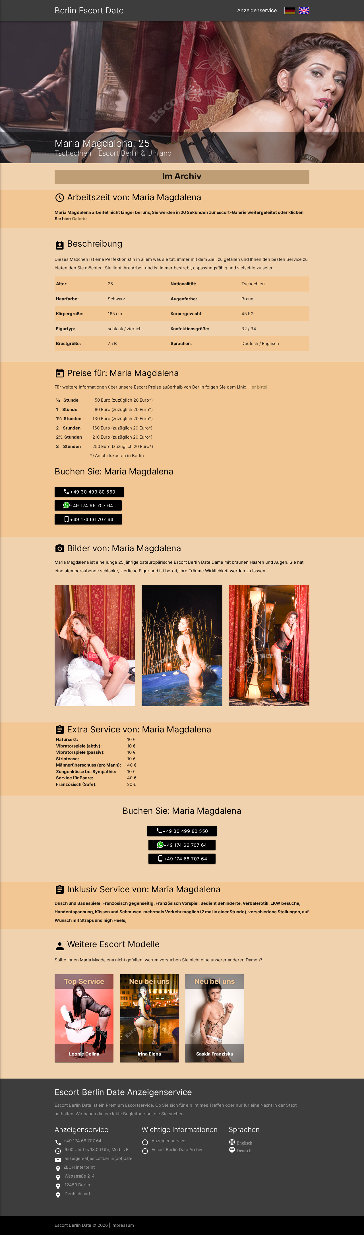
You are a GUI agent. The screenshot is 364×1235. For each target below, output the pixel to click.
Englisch (244, 1143)
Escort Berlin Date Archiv (177, 1149)
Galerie (79, 218)
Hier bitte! (257, 387)
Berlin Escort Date (89, 10)
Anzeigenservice (257, 10)
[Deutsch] (289, 10)
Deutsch (244, 1150)
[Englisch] (304, 10)
